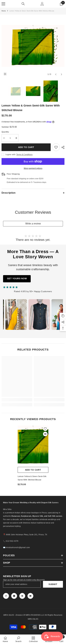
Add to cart (26, 147)
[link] (17, 399)
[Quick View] (45, 434)
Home (4, 11)
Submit (53, 584)
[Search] (23, 4)
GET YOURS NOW (17, 278)
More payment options (33, 168)
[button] (55, 74)
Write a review (33, 223)
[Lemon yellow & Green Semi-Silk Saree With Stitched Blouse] (33, 445)
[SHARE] (62, 147)
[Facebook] (6, 596)
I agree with (10, 154)
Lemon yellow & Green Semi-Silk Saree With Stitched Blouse (32, 478)
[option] (33, 46)
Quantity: (5, 132)
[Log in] (42, 4)
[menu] (3, 4)
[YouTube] (30, 596)
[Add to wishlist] (56, 147)
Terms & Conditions (24, 154)
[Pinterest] (22, 596)
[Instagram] (14, 596)
